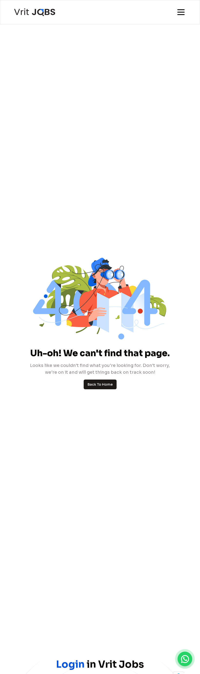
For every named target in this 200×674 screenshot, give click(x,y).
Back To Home (100, 384)
